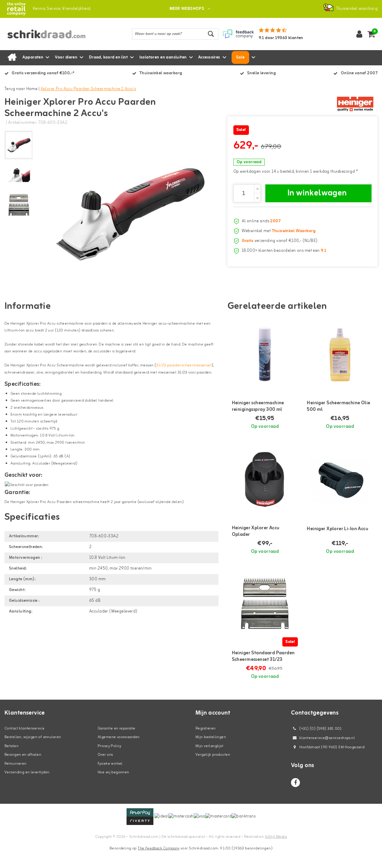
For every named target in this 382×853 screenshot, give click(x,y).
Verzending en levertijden (27, 772)
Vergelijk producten (212, 755)
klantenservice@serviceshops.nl (327, 738)
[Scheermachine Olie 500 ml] (340, 354)
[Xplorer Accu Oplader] (265, 479)
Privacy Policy (109, 746)
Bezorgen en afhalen (22, 755)
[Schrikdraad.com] (16, 9)
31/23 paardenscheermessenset (184, 365)
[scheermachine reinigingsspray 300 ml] (265, 354)
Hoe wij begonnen (113, 772)
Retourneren (15, 764)
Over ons (105, 755)
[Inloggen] (359, 34)
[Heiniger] (355, 104)
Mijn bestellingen (210, 737)
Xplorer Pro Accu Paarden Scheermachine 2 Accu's (88, 89)
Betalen (11, 746)
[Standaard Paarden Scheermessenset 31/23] (265, 604)
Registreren (205, 728)
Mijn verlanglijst (209, 746)
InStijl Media (276, 837)
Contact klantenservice (24, 728)
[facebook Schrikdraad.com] (295, 783)
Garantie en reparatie (116, 728)
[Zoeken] (211, 33)
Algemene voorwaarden (118, 737)
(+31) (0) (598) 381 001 (320, 729)
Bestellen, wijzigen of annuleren (32, 737)
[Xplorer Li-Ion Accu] (340, 479)
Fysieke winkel (110, 764)
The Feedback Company (158, 848)
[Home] (11, 57)
